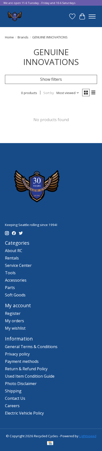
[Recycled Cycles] (14, 16)
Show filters (51, 79)
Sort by (48, 93)
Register (13, 313)
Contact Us (15, 398)
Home (9, 37)
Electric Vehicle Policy (24, 413)
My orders (14, 320)
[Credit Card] (50, 443)
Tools (10, 272)
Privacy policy (17, 354)
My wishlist (15, 328)
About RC (13, 250)
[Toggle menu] (92, 16)
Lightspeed (87, 436)
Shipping (13, 391)
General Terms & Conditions (31, 346)
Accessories (15, 280)
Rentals (12, 258)
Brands (23, 37)
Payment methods (22, 361)
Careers (12, 405)
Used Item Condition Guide (29, 376)
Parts (10, 287)
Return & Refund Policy (26, 368)
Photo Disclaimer (21, 383)
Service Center (18, 265)
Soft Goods (15, 295)
